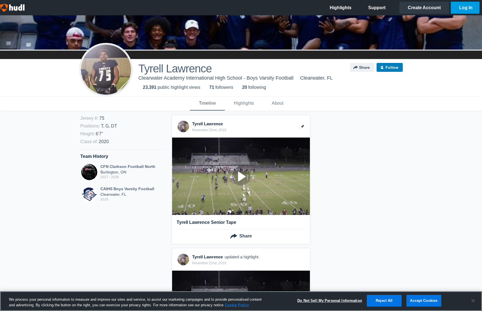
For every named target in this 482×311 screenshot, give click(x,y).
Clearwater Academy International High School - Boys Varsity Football (215, 78)
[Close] (473, 301)
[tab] (207, 104)
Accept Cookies (423, 300)
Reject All (384, 300)
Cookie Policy (237, 305)
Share (364, 67)
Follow (391, 67)
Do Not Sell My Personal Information (329, 300)
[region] (241, 301)
